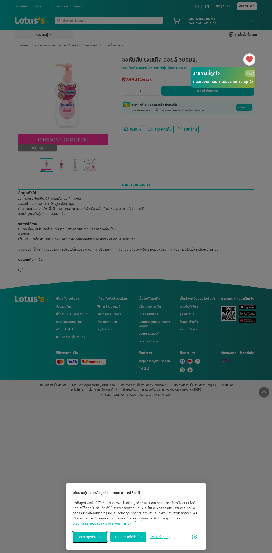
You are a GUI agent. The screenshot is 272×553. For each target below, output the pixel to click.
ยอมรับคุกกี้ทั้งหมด (89, 537)
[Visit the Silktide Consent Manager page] (194, 537)
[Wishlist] (249, 59)
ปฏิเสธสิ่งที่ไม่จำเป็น (128, 537)
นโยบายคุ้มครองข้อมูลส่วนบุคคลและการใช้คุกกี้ (104, 523)
